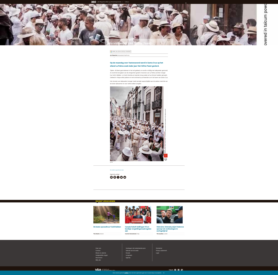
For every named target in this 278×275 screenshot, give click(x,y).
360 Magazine (113, 55)
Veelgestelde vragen (102, 255)
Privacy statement (161, 250)
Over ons (98, 248)
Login (157, 253)
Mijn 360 (98, 260)
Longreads (129, 255)
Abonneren (99, 257)
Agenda (128, 257)
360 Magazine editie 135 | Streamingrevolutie (109, 2)
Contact (98, 250)
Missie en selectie (101, 253)
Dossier (128, 253)
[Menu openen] (186, 3)
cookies (126, 272)
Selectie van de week (132, 250)
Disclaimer (159, 248)
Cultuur (127, 2)
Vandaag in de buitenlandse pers (136, 248)
